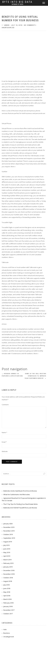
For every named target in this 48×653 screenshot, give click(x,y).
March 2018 (7, 599)
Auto (5, 629)
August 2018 (7, 581)
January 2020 (7, 524)
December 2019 (8, 527)
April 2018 (6, 596)
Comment (5, 405)
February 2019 (8, 563)
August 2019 (7, 542)
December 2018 (8, 570)
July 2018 (6, 585)
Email (4, 442)
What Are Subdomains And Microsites (16, 494)
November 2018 (8, 574)
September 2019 (9, 538)
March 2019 (7, 560)
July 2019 (6, 545)
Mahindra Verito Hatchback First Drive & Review (20, 491)
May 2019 (6, 552)
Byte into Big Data (17, 2)
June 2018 (6, 588)
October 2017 (8, 614)
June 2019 (6, 549)
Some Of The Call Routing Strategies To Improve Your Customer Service (35, 376)
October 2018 (8, 578)
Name (4, 432)
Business (6, 633)
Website (5, 451)
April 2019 (6, 556)
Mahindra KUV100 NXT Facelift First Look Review (20, 508)
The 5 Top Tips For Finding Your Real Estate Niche (20, 504)
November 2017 (8, 610)
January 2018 (7, 606)
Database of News (17, 4)
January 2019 (7, 567)
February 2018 (8, 603)
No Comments (30, 25)
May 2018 (6, 592)
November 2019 (8, 531)
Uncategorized (8, 27)
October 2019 (8, 534)
